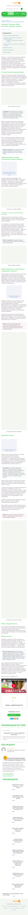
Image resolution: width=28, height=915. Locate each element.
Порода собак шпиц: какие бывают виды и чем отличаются (18, 808)
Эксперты (14, 910)
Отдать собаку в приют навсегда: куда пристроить (18, 885)
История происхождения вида (11, 35)
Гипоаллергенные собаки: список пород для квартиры (18, 819)
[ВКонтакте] (12, 718)
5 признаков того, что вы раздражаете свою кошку (14, 733)
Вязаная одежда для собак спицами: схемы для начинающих (18, 851)
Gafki (16, 3)
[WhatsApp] (17, 718)
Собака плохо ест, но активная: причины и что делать (18, 875)
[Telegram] (16, 718)
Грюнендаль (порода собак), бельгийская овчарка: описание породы (9, 173)
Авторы (22, 908)
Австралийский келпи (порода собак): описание (9, 450)
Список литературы (16, 908)
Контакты (5, 908)
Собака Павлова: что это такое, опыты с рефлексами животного (18, 863)
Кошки (4, 13)
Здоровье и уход (8, 47)
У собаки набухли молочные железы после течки (18, 841)
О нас (10, 908)
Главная (4, 906)
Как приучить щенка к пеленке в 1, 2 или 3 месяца (18, 786)
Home (4, 20)
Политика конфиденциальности (13, 906)
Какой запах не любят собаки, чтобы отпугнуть (18, 830)
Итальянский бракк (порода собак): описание (14, 297)
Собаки (10, 13)
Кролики (17, 13)
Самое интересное (23, 13)
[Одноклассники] (14, 718)
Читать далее (8, 774)
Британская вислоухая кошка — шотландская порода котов (14, 759)
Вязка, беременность (9, 50)
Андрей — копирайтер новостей (14, 705)
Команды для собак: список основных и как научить (18, 797)
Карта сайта (23, 906)
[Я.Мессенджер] (10, 718)
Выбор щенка (7, 52)
